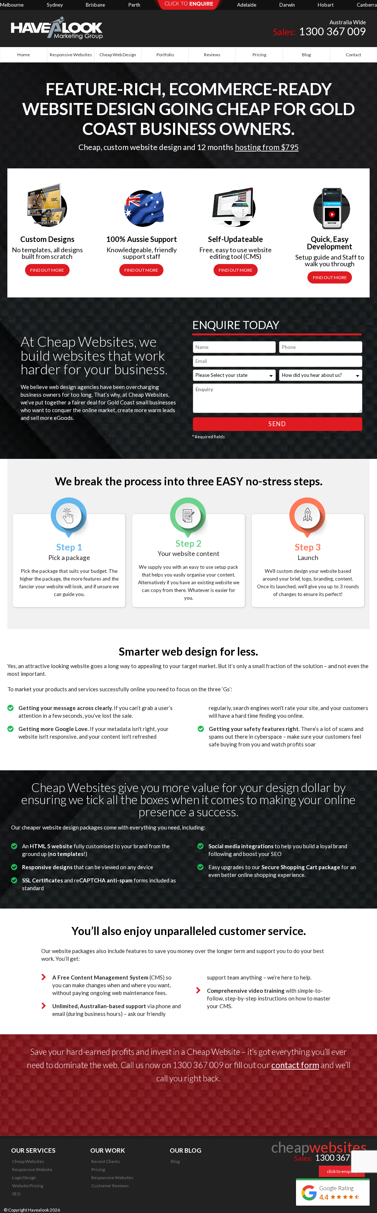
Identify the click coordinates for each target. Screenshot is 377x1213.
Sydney (55, 5)
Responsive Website (32, 1169)
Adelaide (246, 5)
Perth (134, 5)
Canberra (367, 5)
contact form (295, 1065)
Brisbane (95, 5)
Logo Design (24, 1177)
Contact (353, 54)
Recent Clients (105, 1161)
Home (23, 54)
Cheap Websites (28, 1161)
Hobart (326, 5)
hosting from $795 (267, 146)
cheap (319, 1147)
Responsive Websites (112, 1177)
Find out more (47, 270)
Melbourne (12, 5)
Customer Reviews (110, 1185)
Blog (175, 1161)
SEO (16, 1193)
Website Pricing (27, 1185)
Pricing (98, 1169)
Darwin (287, 5)
